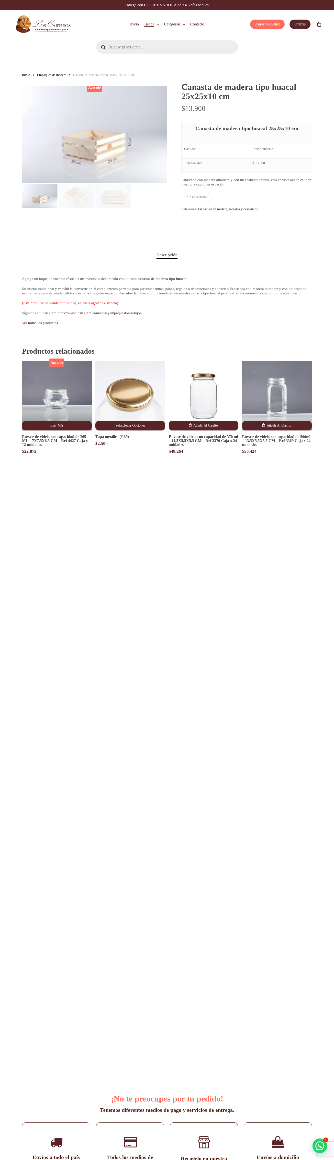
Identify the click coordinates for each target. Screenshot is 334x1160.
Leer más (56, 426)
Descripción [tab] (167, 255)
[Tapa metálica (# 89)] (130, 396)
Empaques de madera (51, 75)
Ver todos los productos (40, 323)
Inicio (26, 75)
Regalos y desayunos (243, 209)
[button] (203, 426)
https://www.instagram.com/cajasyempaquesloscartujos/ (99, 313)
